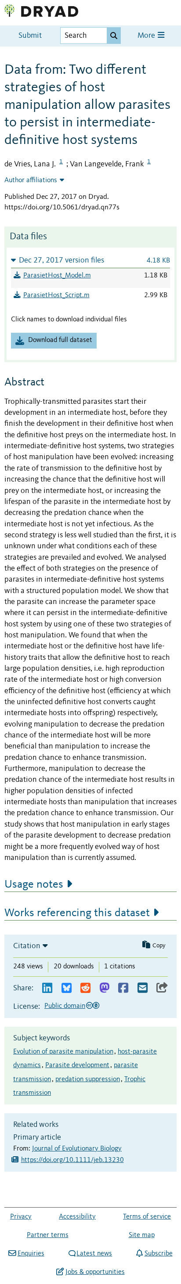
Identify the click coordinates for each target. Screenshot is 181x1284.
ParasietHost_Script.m (56, 295)
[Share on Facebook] (123, 988)
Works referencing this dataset (77, 913)
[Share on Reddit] (85, 988)
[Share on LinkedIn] (47, 988)
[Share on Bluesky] (67, 988)
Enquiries (31, 1253)
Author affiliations (30, 180)
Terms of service (147, 1216)
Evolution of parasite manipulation (63, 1051)
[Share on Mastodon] (104, 988)
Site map (142, 1235)
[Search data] (114, 35)
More (147, 36)
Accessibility (77, 1216)
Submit (30, 36)
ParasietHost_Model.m (57, 275)
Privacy (21, 1216)
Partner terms (48, 1235)
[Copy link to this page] (162, 988)
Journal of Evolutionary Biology (77, 1148)
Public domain (64, 1006)
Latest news (94, 1253)
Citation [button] (26, 946)
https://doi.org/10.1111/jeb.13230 (72, 1160)
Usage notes (33, 884)
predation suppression (87, 1079)
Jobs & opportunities (94, 1272)
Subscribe (158, 1253)
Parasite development (77, 1065)
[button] (90, 260)
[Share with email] (143, 988)
